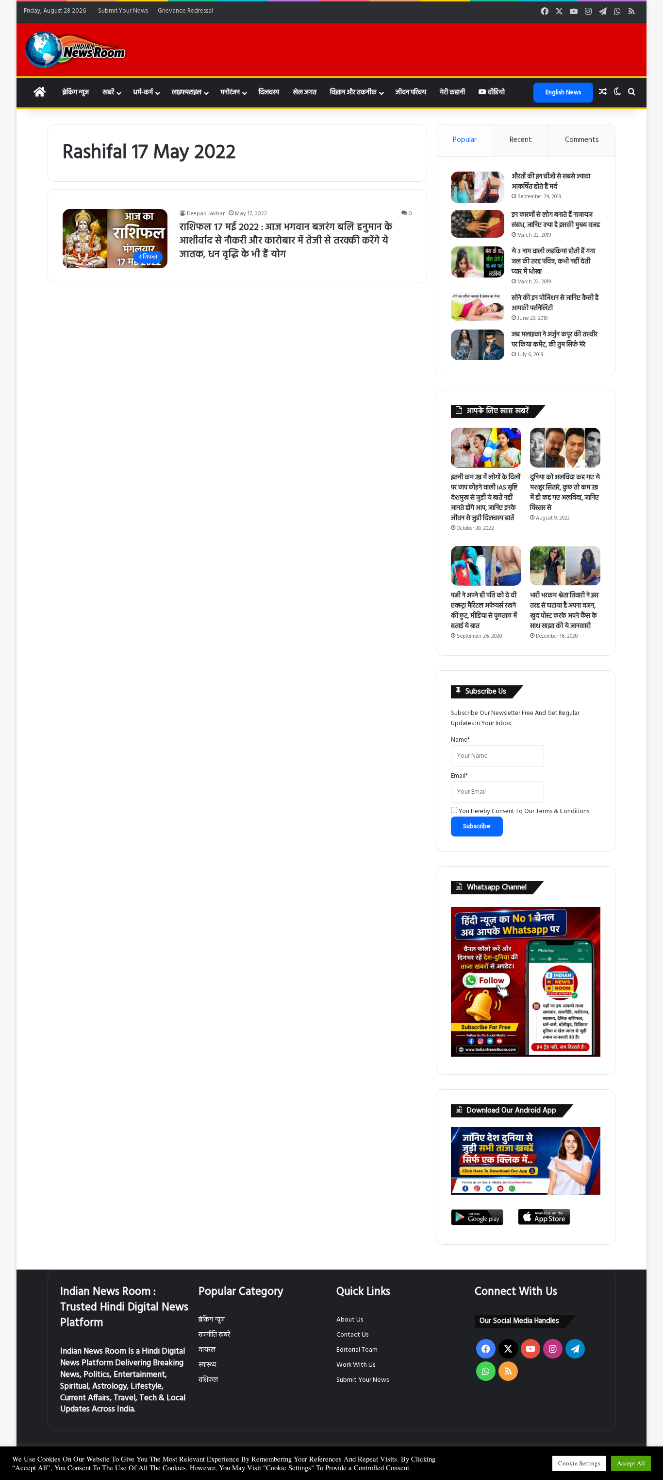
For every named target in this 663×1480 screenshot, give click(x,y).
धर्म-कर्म (143, 92)
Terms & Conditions (562, 811)
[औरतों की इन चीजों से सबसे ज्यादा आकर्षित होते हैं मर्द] (477, 188)
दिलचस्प (269, 92)
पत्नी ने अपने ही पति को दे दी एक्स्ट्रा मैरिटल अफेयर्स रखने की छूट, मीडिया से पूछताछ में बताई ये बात (484, 611)
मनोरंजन (230, 92)
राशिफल (208, 1380)
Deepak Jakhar (206, 214)
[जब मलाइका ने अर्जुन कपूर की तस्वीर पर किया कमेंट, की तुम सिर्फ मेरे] (477, 345)
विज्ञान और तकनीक (353, 92)
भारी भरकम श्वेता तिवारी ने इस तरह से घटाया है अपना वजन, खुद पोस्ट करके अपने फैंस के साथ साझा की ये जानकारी (564, 611)
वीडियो (495, 92)
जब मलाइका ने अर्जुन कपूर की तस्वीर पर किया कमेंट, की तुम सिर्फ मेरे (554, 339)
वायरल (207, 1350)
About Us (349, 1320)
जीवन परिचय (411, 92)
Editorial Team (357, 1350)
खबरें (108, 92)
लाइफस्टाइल (186, 92)
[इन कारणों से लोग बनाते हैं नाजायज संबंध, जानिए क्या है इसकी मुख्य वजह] (477, 224)
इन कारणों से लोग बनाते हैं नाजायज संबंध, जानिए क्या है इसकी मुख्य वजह (556, 220)
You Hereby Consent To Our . (523, 811)
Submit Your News (123, 11)
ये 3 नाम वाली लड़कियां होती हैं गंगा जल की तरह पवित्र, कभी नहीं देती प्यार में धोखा (553, 262)
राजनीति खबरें (214, 1335)
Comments (582, 140)
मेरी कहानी (452, 92)
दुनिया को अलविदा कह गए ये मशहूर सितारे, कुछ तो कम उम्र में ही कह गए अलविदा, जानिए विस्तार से (565, 493)
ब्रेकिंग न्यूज (75, 92)
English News (563, 92)
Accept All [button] (631, 1463)
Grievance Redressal (185, 11)
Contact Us (352, 1335)
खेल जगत (304, 92)
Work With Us (355, 1365)
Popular (465, 140)
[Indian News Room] (76, 49)
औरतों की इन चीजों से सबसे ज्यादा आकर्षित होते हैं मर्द (551, 181)
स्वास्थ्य (207, 1365)
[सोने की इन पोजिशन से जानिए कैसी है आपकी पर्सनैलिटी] (477, 307)
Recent (521, 140)
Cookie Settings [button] (579, 1463)
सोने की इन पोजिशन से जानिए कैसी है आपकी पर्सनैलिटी (555, 303)
